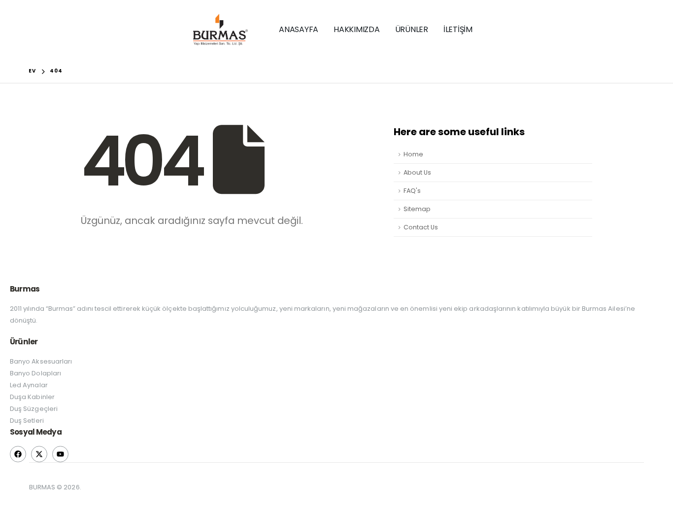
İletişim (457, 29)
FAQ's (412, 190)
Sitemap (417, 209)
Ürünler (411, 29)
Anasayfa (298, 29)
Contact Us (421, 227)
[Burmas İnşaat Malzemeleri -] (220, 29)
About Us (417, 172)
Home (413, 154)
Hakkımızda (357, 29)
